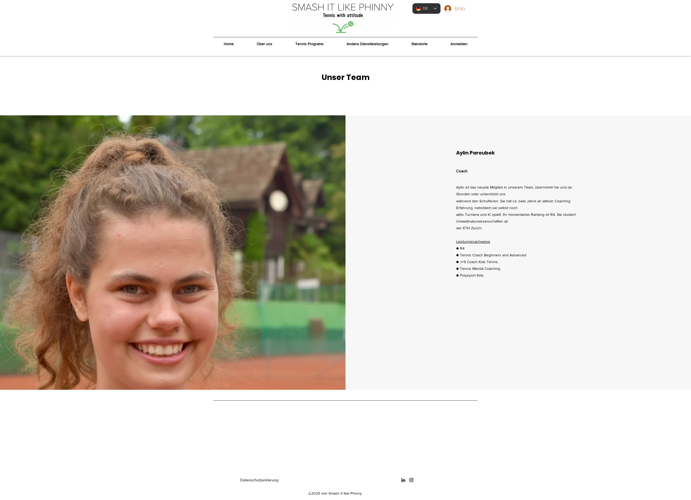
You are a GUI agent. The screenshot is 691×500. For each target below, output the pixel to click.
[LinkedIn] (403, 480)
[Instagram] (411, 480)
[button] (309, 44)
